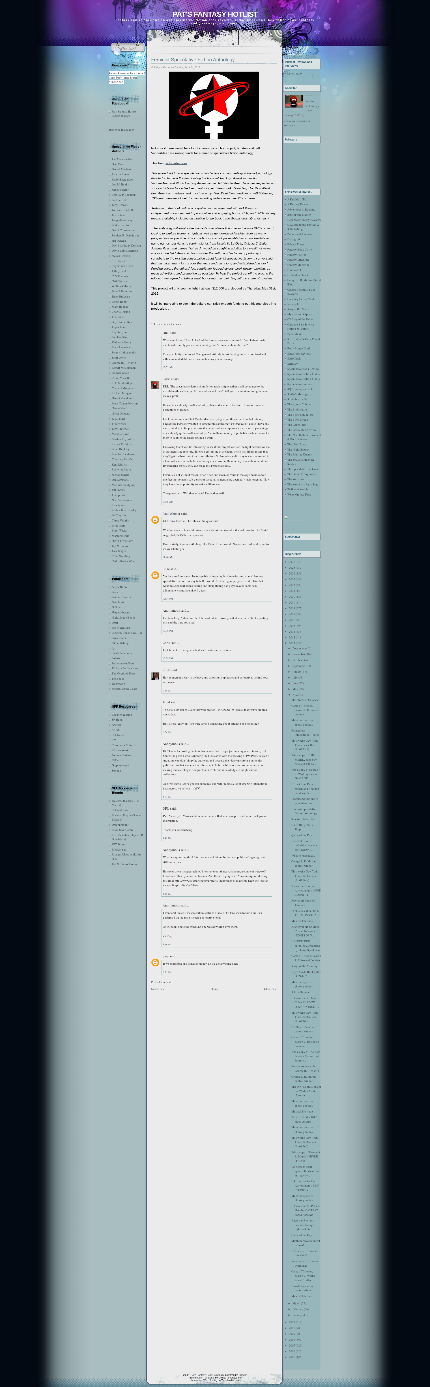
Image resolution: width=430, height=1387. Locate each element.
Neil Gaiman (119, 281)
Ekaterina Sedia (121, 469)
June (295, 683)
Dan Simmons (120, 480)
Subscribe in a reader (121, 130)
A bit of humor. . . (301, 992)
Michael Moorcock (123, 388)
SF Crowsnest (120, 750)
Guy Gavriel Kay (122, 322)
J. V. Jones (118, 317)
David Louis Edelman (125, 251)
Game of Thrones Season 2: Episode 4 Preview (306, 958)
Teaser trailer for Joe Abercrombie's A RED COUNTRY (306, 890)
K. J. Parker (118, 419)
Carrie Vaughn (120, 520)
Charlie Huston (121, 312)
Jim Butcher (119, 215)
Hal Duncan (119, 240)
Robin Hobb (119, 302)
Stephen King (120, 337)
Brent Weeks (119, 530)
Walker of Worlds (297, 489)
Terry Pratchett (120, 429)
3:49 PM (167, 838)
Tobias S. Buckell (122, 210)
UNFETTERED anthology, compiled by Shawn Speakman (305, 945)
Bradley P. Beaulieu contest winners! (303, 1029)
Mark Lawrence (121, 347)
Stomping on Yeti (298, 399)
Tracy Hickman (121, 296)
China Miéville (121, 378)
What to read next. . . (303, 855)
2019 (292, 602)
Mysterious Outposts (299, 314)
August (296, 672)
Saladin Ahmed (121, 174)
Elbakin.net (119, 849)
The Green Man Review (301, 430)
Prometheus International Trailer (305, 732)
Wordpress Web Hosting (204, 1380)
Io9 (114, 740)
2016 (292, 620)
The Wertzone (295, 479)
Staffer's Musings (297, 394)
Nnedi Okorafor (121, 413)
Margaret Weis (120, 536)
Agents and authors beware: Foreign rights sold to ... (303, 1224)
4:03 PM (167, 893)
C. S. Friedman (120, 276)
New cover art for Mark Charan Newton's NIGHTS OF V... (305, 931)
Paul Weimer (171, 513)
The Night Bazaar (298, 449)
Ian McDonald (120, 373)
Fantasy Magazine (298, 265)
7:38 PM (167, 972)
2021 (292, 591)
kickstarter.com (176, 163)
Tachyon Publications (125, 668)
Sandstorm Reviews (299, 353)
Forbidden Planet (297, 275)
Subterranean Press (123, 663)
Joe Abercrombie (122, 159)
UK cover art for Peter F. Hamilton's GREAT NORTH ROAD (305, 1210)
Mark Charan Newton (125, 403)
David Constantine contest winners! (302, 1288)
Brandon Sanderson (123, 454)
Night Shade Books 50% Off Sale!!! (306, 974)
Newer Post (158, 989)
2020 (292, 597)
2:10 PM (167, 796)
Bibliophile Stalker (299, 215)
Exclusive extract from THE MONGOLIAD (305, 913)
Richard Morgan (122, 393)
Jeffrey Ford (119, 271)
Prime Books (119, 638)
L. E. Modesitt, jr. (122, 383)
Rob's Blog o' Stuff (298, 348)
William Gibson (121, 286)
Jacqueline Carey (122, 220)
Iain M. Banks (120, 184)
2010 (292, 1328)
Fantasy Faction (297, 255)
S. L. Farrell (119, 261)
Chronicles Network (124, 745)
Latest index (294, 73)
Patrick (167, 379)
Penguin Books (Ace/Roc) (127, 633)
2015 (292, 626)
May (295, 689)
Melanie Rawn (120, 434)
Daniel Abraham (121, 169)
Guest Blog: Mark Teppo (302, 827)
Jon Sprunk (118, 495)
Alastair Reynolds (122, 439)
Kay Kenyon (119, 332)
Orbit (115, 623)
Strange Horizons (122, 755)
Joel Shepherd (120, 474)
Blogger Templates (204, 1377)
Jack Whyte (119, 551)
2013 (292, 637)
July (295, 677)
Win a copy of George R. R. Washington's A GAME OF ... (306, 774)
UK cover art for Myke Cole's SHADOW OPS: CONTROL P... (305, 1002)
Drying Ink (294, 239)
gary (166, 956)
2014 (292, 632)
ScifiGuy (292, 364)
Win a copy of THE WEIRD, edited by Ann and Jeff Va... (304, 759)
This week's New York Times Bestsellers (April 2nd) (304, 1142)
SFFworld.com (120, 810)
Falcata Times (295, 244)
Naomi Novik (120, 408)
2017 (292, 614)
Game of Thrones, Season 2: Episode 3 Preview (305, 1041)
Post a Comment (161, 982)
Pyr (114, 648)
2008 (292, 1340)
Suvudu (116, 770)
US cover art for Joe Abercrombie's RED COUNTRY (304, 1185)
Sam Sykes (118, 505)
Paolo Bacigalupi (122, 179)
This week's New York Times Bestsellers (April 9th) (304, 1016)
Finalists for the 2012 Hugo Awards (304, 1119)
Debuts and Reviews (299, 234)
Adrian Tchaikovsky (124, 510)
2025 (292, 568)
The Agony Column (299, 404)
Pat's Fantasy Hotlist (215, 14)
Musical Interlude (302, 921)
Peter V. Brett (120, 200)
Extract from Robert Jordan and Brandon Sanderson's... (305, 788)
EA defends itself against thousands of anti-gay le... (305, 1171)
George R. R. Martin (124, 363)
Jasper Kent (119, 327)
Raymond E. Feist (122, 266)
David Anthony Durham (126, 245)
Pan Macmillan (121, 627)
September (298, 666)
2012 (292, 643)
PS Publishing (120, 643)
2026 (292, 562)
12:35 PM (168, 630)
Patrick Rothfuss (122, 444)
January (297, 1315)
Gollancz (117, 607)
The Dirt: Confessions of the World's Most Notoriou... (306, 1091)
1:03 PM (167, 690)
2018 (292, 608)
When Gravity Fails (299, 494)
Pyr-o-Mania (294, 334)
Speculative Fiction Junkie (303, 374)
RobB (166, 670)
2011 (292, 1322)
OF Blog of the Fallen (300, 319)
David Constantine (123, 230)
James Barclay (120, 189)
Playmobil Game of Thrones (303, 902)
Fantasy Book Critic (299, 249)
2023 (292, 579)
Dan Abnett (119, 164)
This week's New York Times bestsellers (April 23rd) (304, 744)
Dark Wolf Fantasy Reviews (304, 220)
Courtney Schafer (122, 459)
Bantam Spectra (121, 597)
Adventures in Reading (301, 209)
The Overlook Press (123, 673)
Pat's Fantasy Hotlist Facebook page (124, 113)
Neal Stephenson (122, 500)
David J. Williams (122, 541)
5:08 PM (167, 944)
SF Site (116, 730)
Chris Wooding (121, 556)
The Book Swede (297, 419)
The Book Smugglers (300, 415)
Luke (166, 568)
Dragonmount (120, 825)
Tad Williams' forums (124, 864)
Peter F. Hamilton (122, 291)
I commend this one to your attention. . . (304, 801)
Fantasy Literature (298, 259)
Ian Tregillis (119, 515)
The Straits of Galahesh (305, 700)
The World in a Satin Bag (302, 484)
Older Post (270, 989)
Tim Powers (119, 424)
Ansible (116, 725)
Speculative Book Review (303, 369)
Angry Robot (120, 587)
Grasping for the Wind (300, 299)
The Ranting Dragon (299, 454)
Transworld (118, 684)
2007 (292, 1345)
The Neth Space (296, 444)
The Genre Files (296, 425)
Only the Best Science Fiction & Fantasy (300, 326)
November (298, 654)
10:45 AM (168, 501)
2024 (292, 573)
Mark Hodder (120, 306)
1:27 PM (167, 732)
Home (214, 989)
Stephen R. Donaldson (125, 235)
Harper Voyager (121, 612)
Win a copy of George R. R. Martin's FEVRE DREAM (306, 1156)
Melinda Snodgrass (123, 485)
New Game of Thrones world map (304, 1263)
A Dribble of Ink (297, 199)
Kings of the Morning (304, 966)
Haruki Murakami (122, 398)
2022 (292, 585)
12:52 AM (168, 367)
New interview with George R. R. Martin (305, 1068)
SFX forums (119, 844)
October (297, 660)
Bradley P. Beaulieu (124, 195)
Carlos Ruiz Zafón (123, 561)
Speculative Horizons (300, 384)
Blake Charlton (121, 225)
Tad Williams (120, 546)
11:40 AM (168, 557)
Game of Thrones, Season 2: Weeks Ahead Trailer (303, 1275)
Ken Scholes (119, 464)
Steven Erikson (121, 256)
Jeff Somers (118, 490)
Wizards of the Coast (124, 689)
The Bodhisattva (297, 409)
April (295, 695)
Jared (166, 702)
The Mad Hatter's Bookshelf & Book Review (304, 437)
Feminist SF (294, 270)
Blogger (243, 1375)
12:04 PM (168, 598)
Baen (115, 592)
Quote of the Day (301, 835)
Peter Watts (118, 525)
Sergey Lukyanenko (124, 352)
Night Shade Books (123, 617)
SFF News (118, 735)
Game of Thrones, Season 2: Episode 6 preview (305, 710)
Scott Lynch (119, 357)
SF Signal (117, 719)
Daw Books (119, 602)
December (298, 648)
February (297, 1309)
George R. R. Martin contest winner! (303, 863)
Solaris (116, 658)
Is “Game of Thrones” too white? (304, 1253)
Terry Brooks (119, 205)
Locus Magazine (122, 715)
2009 (292, 1334)
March (296, 1303)
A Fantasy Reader (298, 204)
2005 (292, 1357)
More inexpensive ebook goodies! (302, 722)
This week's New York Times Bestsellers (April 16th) (304, 875)
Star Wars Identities (303, 819)
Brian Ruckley (120, 449)
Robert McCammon (124, 368)
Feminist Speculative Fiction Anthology (193, 59)
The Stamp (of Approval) (302, 474)
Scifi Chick (294, 358)
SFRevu (116, 760)
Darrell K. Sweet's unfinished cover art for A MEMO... (305, 845)
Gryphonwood (120, 765)
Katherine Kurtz (121, 342)
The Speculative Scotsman (303, 469)
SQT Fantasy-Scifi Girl (300, 389)
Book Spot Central (123, 830)
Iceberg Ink (294, 304)
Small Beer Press (122, 653)
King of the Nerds (298, 309)
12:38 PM (168, 658)
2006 (292, 1351)
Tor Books (118, 678)
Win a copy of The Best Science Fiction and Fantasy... (305, 1056)
